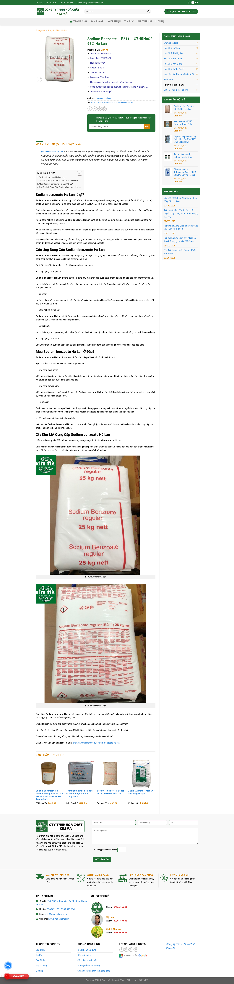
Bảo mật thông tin (85, 955)
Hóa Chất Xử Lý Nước (174, 69)
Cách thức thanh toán (87, 960)
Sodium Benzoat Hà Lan (127, 103)
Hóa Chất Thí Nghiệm (173, 53)
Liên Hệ (159, 21)
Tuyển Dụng (41, 965)
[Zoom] (39, 79)
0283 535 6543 (68, 909)
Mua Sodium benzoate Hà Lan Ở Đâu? (56, 184)
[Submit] (148, 11)
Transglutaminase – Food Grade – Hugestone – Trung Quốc (79, 793)
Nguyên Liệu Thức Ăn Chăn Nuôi (179, 74)
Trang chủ (80, 21)
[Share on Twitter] (94, 108)
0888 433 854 (66, 2)
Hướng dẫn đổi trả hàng (88, 965)
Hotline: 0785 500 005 (46, 2)
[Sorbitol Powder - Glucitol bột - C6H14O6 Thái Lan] (111, 774)
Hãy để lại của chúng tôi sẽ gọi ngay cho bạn (123, 119)
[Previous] (36, 785)
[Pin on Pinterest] (99, 108)
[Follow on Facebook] (189, 2)
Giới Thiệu (114, 21)
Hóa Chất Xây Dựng (173, 63)
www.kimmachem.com (58, 919)
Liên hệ (178, 115)
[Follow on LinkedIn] (192, 2)
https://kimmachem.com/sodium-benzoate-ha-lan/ (97, 742)
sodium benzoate (59, 363)
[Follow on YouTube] (196, 2)
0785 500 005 (120, 932)
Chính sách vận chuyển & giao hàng (93, 970)
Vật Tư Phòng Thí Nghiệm (176, 90)
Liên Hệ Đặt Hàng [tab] (71, 144)
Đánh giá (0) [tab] (52, 144)
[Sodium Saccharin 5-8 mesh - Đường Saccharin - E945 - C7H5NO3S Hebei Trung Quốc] (50, 774)
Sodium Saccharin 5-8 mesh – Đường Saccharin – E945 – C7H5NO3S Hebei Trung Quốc (49, 794)
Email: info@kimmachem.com (90, 2)
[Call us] (131, 949)
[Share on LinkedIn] (104, 108)
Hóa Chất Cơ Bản (172, 48)
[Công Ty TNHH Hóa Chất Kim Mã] (58, 11)
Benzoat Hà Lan (97, 103)
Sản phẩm (96, 21)
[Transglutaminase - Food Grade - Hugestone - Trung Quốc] (80, 774)
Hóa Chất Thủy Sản (173, 58)
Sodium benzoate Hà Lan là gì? (52, 177)
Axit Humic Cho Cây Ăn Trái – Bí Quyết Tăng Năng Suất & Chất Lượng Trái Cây (181, 213)
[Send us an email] (126, 949)
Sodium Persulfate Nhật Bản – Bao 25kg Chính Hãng (180, 200)
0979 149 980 (120, 920)
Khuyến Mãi (144, 21)
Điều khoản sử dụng (86, 950)
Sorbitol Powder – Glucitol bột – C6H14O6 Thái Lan (110, 792)
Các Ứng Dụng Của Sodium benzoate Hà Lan (58, 180)
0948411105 (53, 909)
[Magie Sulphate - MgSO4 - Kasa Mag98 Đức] (141, 774)
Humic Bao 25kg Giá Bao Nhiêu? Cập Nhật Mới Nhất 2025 (181, 227)
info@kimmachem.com (56, 914)
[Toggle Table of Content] (78, 173)
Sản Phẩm (41, 960)
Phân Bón (168, 79)
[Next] (155, 785)
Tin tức (129, 21)
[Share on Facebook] (89, 108)
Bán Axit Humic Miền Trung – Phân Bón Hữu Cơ (180, 252)
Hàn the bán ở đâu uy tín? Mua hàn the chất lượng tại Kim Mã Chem (180, 240)
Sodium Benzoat (110, 103)
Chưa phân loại (171, 43)
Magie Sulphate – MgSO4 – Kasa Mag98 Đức (141, 792)
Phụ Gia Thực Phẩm (57, 30)
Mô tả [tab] (39, 144)
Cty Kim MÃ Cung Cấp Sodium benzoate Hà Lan (60, 187)
